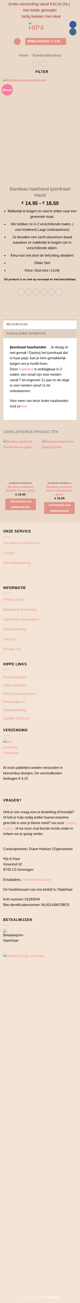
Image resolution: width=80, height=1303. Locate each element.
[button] (17, 41)
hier (25, 406)
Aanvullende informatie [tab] (26, 333)
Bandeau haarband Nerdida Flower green (20, 488)
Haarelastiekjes (15, 677)
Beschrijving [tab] (17, 324)
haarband (26, 369)
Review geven (14, 702)
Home (23, 55)
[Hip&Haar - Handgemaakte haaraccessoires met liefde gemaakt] (36, 28)
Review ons (12, 649)
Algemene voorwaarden (21, 619)
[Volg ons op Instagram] (72, 31)
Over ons (10, 639)
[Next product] (35, 63)
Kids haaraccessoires (19, 693)
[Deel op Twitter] (36, 291)
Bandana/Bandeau (47, 55)
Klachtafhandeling (17, 563)
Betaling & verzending (20, 609)
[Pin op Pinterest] (51, 291)
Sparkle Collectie (16, 718)
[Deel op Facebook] (28, 291)
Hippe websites (15, 685)
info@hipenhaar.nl (37, 879)
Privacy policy (13, 599)
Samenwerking (14, 629)
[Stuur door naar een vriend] (43, 291)
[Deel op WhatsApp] (20, 291)
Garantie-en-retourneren (21, 543)
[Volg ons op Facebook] (72, 24)
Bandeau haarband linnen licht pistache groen (59, 490)
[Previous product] (44, 63)
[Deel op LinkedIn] (59, 291)
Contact (9, 553)
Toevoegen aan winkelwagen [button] (20, 504)
